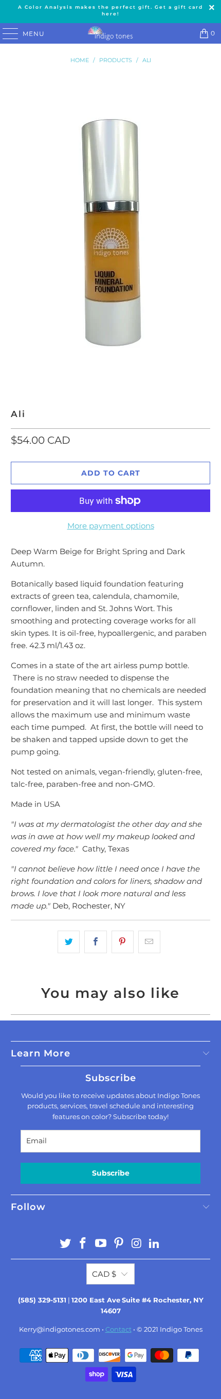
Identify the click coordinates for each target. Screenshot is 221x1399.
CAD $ (104, 1274)
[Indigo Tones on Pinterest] (119, 1244)
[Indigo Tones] (111, 33)
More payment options (110, 526)
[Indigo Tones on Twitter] (65, 1244)
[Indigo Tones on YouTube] (101, 1244)
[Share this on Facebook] (95, 942)
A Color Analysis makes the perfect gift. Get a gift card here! (110, 10)
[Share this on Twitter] (69, 942)
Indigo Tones (181, 1329)
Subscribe (111, 1173)
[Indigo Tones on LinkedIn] (154, 1244)
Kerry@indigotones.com (59, 1329)
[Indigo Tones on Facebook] (83, 1244)
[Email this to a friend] (149, 942)
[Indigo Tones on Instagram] (136, 1244)
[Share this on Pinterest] (123, 942)
